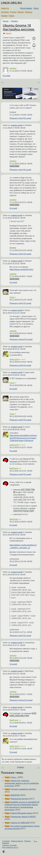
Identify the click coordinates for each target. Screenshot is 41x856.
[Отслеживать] (33, 45)
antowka (13, 68)
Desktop (14, 21)
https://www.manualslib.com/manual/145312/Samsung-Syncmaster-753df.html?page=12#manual (23, 438)
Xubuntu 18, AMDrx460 (19, 823)
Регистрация (26, 8)
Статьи (13, 12)
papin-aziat (14, 359)
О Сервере (6, 841)
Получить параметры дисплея (23, 789)
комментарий (16, 125)
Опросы (28, 12)
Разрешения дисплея (19, 799)
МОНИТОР (15, 795)
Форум (20, 12)
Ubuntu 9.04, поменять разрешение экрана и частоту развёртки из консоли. (22, 783)
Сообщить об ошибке (9, 845)
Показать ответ (16, 118)
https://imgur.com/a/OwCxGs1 (21, 269)
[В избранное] (33, 38)
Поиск (11, 16)
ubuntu (8, 33)
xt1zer (12, 297)
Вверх (36, 841)
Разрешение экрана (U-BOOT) (23, 817)
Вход (36, 8)
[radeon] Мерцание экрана (21, 813)
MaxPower (14, 468)
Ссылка (6, 76)
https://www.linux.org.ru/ (10, 847)
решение (13, 461)
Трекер (4, 16)
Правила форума (17, 841)
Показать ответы (17, 339)
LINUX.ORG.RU (11, 3)
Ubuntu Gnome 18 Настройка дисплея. (19, 27)
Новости (5, 8)
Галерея (5, 12)
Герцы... (13, 777)
